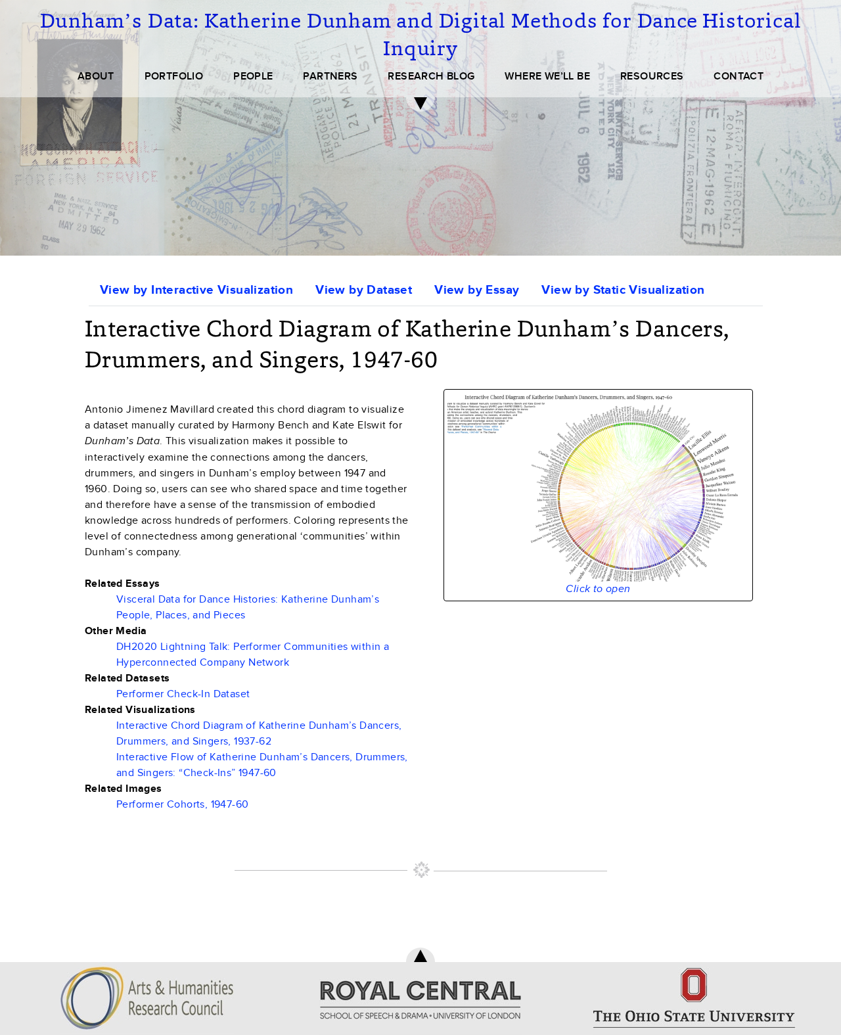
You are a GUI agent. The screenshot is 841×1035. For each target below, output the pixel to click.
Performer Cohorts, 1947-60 (182, 804)
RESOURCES (652, 76)
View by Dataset (363, 290)
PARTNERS (330, 76)
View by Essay (476, 290)
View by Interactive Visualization (196, 290)
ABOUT (96, 76)
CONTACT (738, 76)
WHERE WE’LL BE (547, 76)
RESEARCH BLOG (431, 76)
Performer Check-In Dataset (183, 694)
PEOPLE (253, 76)
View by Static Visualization (622, 290)
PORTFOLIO (174, 76)
